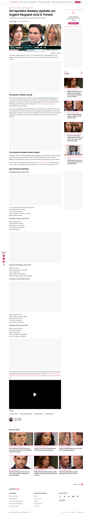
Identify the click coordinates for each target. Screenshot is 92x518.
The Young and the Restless (43, 2)
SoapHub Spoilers (49, 413)
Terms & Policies (38, 503)
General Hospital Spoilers (26, 413)
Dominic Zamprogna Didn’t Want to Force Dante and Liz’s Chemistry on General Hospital (19, 473)
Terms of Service (72, 512)
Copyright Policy (80, 512)
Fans (53, 373)
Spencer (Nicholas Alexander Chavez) (44, 104)
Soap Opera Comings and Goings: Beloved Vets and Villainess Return (74, 161)
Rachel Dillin (14, 21)
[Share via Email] (4, 262)
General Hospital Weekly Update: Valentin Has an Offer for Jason (74, 116)
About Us (36, 496)
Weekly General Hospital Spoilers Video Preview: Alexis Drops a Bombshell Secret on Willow (45, 473)
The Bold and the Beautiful (57, 2)
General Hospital (32, 2)
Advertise (36, 501)
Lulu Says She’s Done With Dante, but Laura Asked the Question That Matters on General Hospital (20, 450)
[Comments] (4, 265)
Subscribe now (73, 23)
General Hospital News (14, 470)
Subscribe (77, 2)
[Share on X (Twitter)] (4, 259)
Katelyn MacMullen (38, 413)
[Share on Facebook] (4, 256)
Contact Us (37, 506)
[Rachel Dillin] (11, 419)
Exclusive (16, 375)
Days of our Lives (23, 2)
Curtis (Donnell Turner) (42, 162)
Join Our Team (37, 498)
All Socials (62, 500)
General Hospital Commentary (16, 446)
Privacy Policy (64, 512)
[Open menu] (9, 2)
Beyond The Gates (69, 2)
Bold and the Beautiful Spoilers (74, 134)
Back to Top (77, 484)
